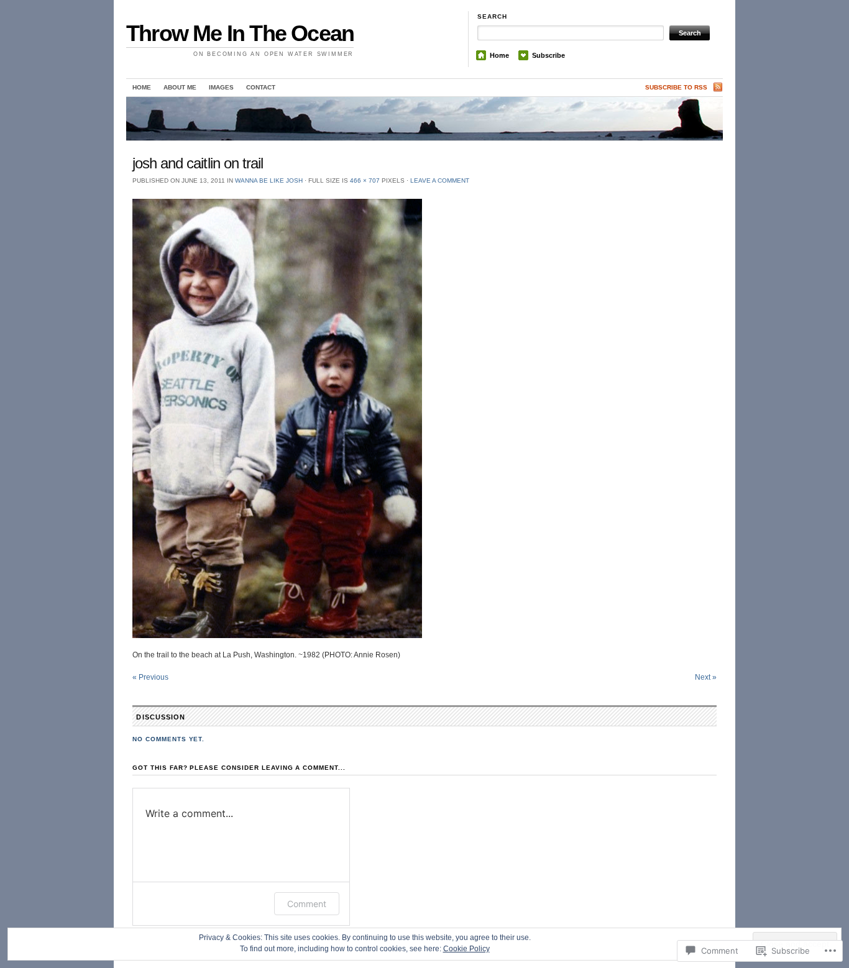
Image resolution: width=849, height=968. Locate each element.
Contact (260, 87)
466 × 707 (365, 180)
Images (221, 87)
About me (179, 87)
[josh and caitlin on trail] (424, 418)
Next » (706, 677)
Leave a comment (439, 180)
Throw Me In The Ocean (240, 33)
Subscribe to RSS (676, 87)
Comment (306, 903)
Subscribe (548, 55)
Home (499, 55)
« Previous (150, 677)
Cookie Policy (466, 948)
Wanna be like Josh (269, 180)
